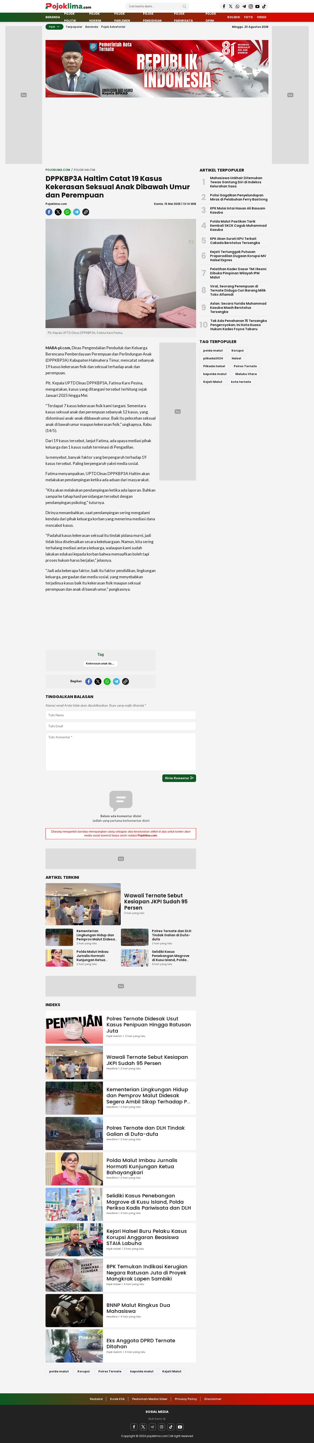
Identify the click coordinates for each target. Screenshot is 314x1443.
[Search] (184, 6)
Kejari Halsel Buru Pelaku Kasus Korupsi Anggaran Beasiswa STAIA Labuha (146, 1237)
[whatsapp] (67, 212)
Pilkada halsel (214, 366)
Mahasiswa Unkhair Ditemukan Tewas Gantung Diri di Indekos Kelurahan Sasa (236, 182)
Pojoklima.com (56, 204)
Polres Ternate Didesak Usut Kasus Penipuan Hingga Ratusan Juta (148, 1024)
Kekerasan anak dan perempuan (102, 663)
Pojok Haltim (84, 170)
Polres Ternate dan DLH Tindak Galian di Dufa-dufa (171, 935)
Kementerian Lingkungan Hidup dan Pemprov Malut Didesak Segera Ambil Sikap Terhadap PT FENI (97, 939)
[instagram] (161, 1426)
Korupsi (83, 1371)
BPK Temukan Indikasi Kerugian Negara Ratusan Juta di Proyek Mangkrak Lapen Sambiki (147, 1272)
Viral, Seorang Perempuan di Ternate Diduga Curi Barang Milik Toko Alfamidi (238, 290)
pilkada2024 (213, 358)
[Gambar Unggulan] (121, 273)
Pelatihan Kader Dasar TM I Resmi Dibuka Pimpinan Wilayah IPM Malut (238, 273)
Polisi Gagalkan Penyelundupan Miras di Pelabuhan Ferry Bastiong (239, 197)
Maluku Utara (246, 374)
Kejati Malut (171, 1371)
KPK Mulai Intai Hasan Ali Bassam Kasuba (237, 210)
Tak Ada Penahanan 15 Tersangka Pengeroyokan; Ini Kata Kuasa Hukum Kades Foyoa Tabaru (238, 324)
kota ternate (241, 382)
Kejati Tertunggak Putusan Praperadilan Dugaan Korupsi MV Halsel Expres (238, 255)
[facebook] (49, 212)
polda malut (59, 1371)
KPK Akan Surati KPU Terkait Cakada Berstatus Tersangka (235, 240)
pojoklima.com (58, 170)
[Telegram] (152, 1426)
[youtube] (180, 1426)
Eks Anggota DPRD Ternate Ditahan (140, 1343)
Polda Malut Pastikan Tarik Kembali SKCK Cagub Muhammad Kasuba (238, 225)
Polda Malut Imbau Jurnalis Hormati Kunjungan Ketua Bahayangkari (92, 957)
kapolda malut (142, 1371)
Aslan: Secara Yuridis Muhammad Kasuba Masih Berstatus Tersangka (238, 307)
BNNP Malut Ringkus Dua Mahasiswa (138, 1308)
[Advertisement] (157, 132)
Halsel (236, 358)
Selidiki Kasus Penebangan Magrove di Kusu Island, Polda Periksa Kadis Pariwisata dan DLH (170, 960)
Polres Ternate (109, 1371)
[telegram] (76, 212)
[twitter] (58, 212)
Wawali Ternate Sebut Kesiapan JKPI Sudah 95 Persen (156, 901)
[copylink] (85, 212)
